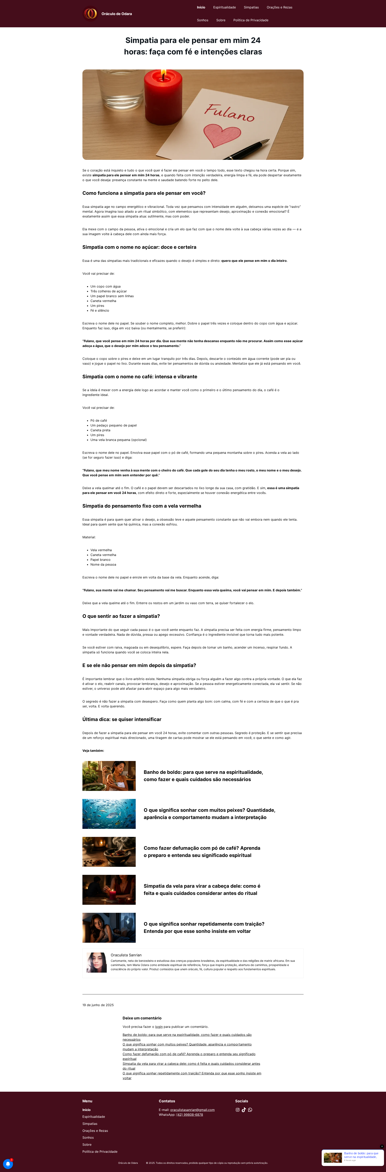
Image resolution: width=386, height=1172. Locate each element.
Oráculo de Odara (117, 14)
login (159, 1027)
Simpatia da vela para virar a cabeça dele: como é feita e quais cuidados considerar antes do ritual (202, 889)
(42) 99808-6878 (189, 1115)
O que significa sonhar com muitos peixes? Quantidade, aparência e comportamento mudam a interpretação (209, 813)
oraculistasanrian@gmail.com (192, 1110)
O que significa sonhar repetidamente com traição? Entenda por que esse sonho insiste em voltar (204, 927)
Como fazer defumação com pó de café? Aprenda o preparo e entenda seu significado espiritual (202, 851)
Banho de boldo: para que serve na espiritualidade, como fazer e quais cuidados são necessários (203, 775)
